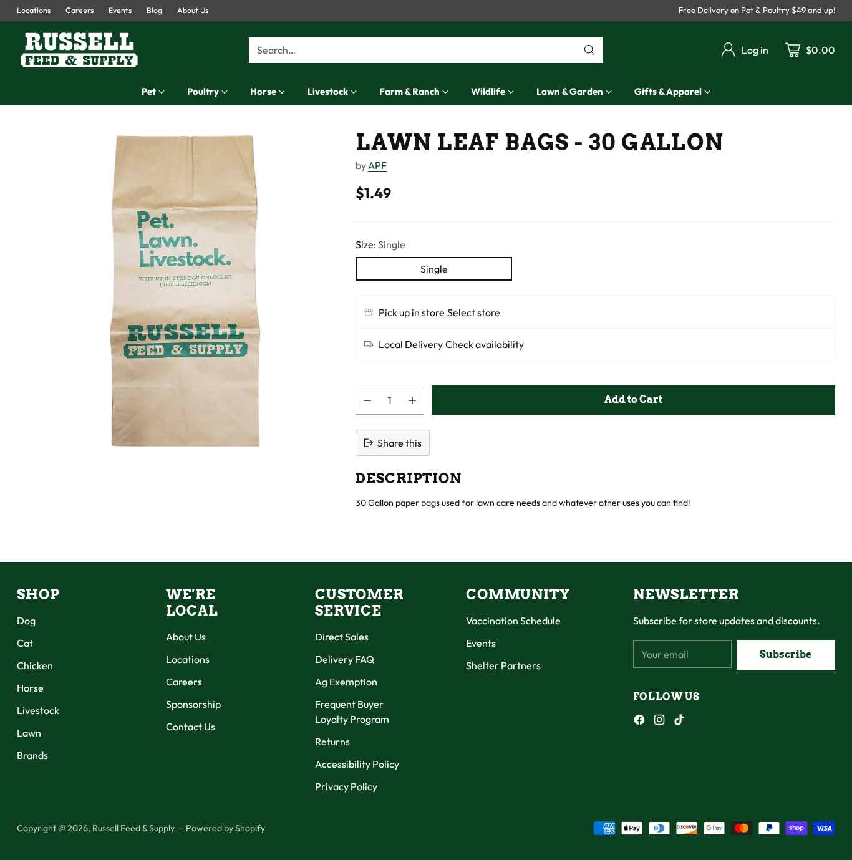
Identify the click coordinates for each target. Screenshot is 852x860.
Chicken (35, 665)
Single (434, 269)
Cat (25, 643)
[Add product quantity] (412, 400)
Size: (380, 244)
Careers (184, 681)
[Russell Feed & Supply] (79, 50)
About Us (186, 637)
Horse (30, 688)
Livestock (38, 710)
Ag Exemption (346, 681)
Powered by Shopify (225, 828)
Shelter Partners (503, 665)
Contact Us (190, 726)
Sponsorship (193, 704)
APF (377, 165)
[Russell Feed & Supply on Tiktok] (679, 721)
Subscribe (785, 654)
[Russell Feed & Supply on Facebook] (639, 721)
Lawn (29, 733)
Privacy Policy (346, 786)
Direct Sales (342, 637)
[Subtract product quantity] (367, 400)
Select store (473, 312)
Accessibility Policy (357, 764)
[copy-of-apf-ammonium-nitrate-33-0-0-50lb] (176, 290)
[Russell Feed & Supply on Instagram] (659, 721)
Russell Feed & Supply (133, 828)
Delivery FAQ (344, 659)
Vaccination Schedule (513, 620)
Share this (399, 443)
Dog (26, 620)
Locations (188, 659)
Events (481, 643)
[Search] (589, 50)
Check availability (484, 344)
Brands (32, 755)
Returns (332, 741)
